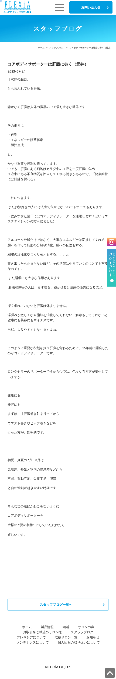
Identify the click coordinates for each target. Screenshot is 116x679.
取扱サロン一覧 (66, 637)
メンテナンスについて (32, 642)
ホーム (41, 47)
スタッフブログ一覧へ (56, 604)
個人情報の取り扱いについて (79, 642)
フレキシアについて (31, 637)
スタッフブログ (56, 47)
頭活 (66, 627)
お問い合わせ (91, 7)
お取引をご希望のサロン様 (42, 632)
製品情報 (47, 627)
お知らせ (92, 637)
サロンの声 (86, 627)
